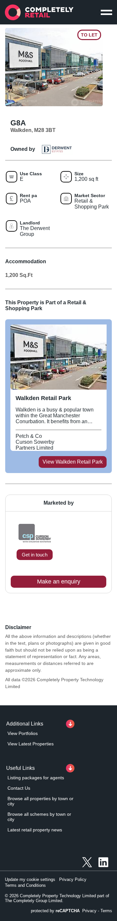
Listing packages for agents (35, 777)
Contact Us (18, 788)
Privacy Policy (72, 879)
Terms (106, 910)
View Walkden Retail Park (73, 462)
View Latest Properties (30, 743)
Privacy (89, 910)
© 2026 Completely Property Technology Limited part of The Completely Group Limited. (57, 898)
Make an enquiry (58, 581)
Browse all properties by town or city (40, 801)
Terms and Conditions (25, 885)
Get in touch (34, 554)
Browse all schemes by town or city (39, 817)
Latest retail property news (34, 829)
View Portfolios (22, 733)
